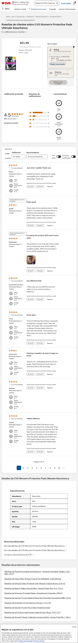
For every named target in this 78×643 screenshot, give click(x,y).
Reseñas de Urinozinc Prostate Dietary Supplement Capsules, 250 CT (33, 593)
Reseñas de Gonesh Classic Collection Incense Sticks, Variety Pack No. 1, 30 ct (37, 617)
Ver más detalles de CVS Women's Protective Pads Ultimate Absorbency (34, 550)
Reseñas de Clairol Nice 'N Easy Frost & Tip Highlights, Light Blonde (32, 578)
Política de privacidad (25, 641)
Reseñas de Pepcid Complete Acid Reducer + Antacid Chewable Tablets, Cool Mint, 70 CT (37, 572)
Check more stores (57, 64)
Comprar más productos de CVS (18, 554)
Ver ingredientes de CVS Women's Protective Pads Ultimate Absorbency (34, 546)
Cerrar (74, 626)
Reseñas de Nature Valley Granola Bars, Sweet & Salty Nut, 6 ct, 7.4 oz (33, 588)
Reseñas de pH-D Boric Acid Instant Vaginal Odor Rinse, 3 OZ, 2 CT (32, 612)
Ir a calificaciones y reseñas (13, 32)
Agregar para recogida (58, 83)
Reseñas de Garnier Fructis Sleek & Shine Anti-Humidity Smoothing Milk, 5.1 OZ (37, 598)
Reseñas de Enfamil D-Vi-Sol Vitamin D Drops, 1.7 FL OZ (27, 603)
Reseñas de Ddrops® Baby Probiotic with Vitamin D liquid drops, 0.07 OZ (34, 583)
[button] (58, 156)
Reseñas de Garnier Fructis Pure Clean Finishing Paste (27, 607)
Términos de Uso (39, 641)
